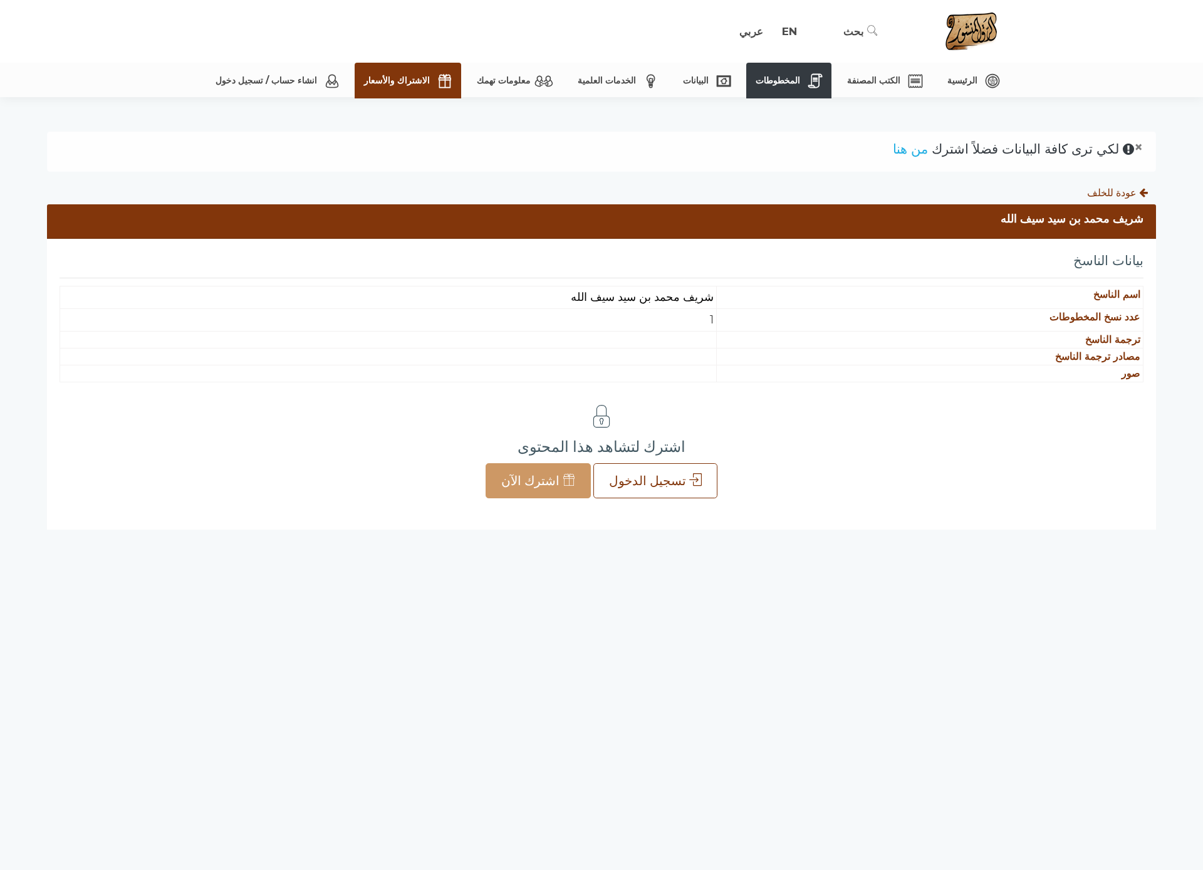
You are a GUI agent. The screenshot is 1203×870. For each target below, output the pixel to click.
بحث (855, 31)
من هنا (910, 149)
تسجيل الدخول (649, 480)
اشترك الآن (532, 480)
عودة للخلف (1113, 193)
